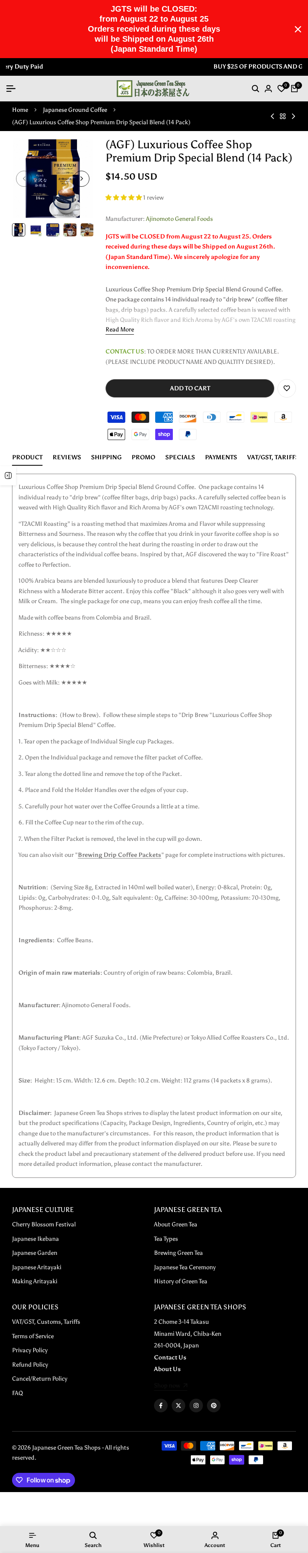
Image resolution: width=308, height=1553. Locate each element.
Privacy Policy (30, 1350)
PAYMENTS (221, 457)
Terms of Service (33, 1336)
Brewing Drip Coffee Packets (119, 854)
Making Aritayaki (34, 1281)
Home (20, 109)
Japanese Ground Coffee (75, 109)
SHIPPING (106, 457)
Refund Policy (30, 1364)
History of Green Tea (180, 1281)
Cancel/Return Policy (39, 1378)
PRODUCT (27, 457)
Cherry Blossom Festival (44, 1224)
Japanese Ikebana (35, 1238)
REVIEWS (67, 457)
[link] (170, 1386)
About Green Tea (175, 1224)
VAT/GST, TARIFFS (273, 457)
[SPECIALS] (8, 475)
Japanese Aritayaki (36, 1267)
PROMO (143, 457)
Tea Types (166, 1238)
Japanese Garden (34, 1252)
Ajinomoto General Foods (179, 218)
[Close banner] (298, 29)
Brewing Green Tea (178, 1252)
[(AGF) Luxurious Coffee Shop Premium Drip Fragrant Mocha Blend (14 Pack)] (272, 116)
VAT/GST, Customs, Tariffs (46, 1321)
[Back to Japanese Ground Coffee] (283, 116)
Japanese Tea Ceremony (185, 1267)
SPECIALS (180, 457)
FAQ (17, 1393)
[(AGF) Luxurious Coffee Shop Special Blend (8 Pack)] (293, 116)
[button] (124, 197)
